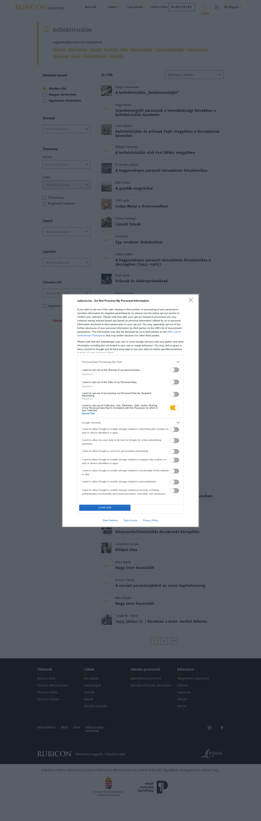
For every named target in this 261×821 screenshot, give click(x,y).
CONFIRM (105, 507)
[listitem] (130, 362)
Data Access (130, 520)
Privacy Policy (150, 520)
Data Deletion (110, 520)
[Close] (192, 301)
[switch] (174, 369)
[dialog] (130, 410)
